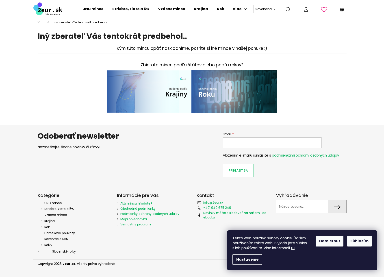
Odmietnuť (329, 241)
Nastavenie (247, 259)
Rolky (48, 245)
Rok (47, 227)
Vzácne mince (55, 215)
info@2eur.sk (213, 202)
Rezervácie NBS (56, 239)
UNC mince (53, 203)
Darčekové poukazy (59, 233)
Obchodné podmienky (138, 208)
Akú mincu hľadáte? (136, 203)
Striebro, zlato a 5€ (59, 209)
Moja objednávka (133, 219)
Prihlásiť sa (238, 170)
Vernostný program (135, 224)
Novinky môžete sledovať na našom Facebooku (234, 215)
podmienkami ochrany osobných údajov (305, 155)
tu (293, 248)
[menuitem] (93, 9)
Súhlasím (359, 241)
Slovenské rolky (64, 251)
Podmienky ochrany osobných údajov (149, 214)
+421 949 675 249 (217, 207)
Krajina (49, 221)
